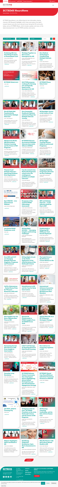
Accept (43, 483)
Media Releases (28, 472)
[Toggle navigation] (53, 5)
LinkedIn (6, 477)
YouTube (11, 477)
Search (51, 39)
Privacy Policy (28, 474)
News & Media (6, 13)
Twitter (4, 477)
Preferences (53, 483)
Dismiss (47, 483)
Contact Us (27, 468)
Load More (29, 460)
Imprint (26, 470)
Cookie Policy (3, 485)
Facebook (9, 477)
